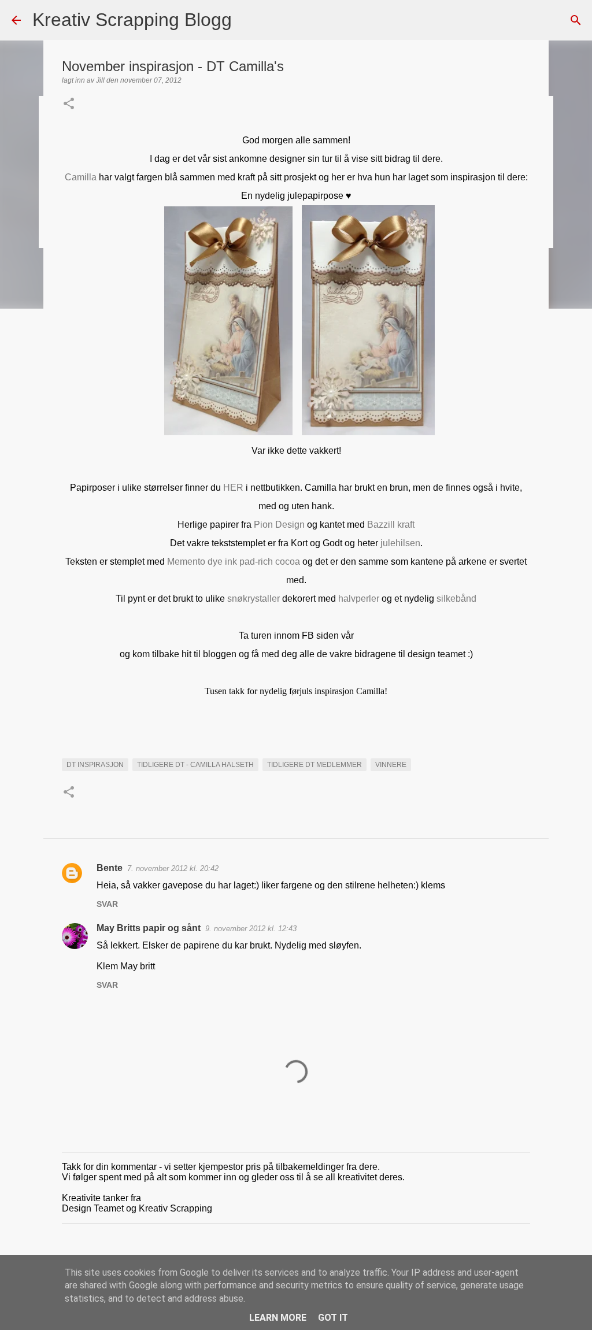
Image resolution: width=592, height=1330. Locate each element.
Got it (333, 1317)
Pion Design (279, 524)
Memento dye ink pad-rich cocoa (233, 561)
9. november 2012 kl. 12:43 (251, 928)
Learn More (277, 1317)
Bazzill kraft (391, 524)
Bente (110, 868)
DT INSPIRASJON (95, 765)
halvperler (358, 598)
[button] (69, 105)
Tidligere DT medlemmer (314, 765)
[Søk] (248, 20)
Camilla (81, 177)
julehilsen (400, 543)
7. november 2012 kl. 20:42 (173, 868)
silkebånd (456, 598)
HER (233, 487)
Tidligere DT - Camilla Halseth (195, 765)
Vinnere (390, 765)
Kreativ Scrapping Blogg (132, 19)
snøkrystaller (253, 598)
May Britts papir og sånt (149, 928)
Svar (107, 904)
